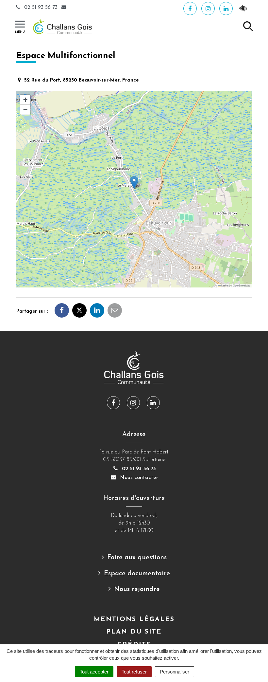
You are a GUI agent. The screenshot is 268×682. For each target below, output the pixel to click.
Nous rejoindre (137, 589)
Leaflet (224, 285)
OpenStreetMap (241, 285)
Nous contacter (138, 477)
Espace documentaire (137, 573)
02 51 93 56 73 (41, 7)
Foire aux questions (137, 557)
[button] (134, 182)
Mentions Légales (134, 619)
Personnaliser (174, 671)
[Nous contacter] (65, 7)
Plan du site (134, 632)
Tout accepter (94, 671)
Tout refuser (134, 671)
